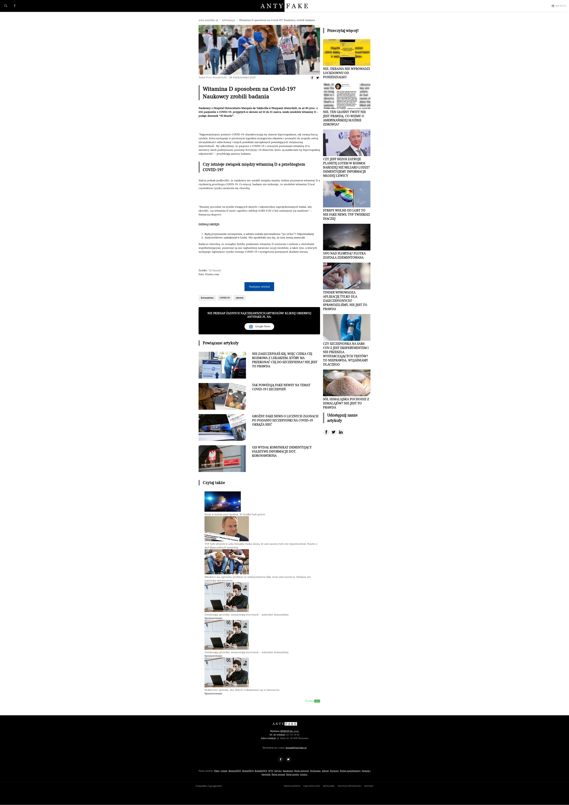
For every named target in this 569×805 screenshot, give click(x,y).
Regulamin (329, 786)
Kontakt (368, 786)
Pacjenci (334, 770)
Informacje (228, 20)
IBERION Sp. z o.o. (289, 731)
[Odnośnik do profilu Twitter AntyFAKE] (288, 759)
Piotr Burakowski (216, 77)
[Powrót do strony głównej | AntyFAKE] (285, 6)
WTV (270, 770)
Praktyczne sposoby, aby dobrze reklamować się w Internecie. (242, 690)
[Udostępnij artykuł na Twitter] (317, 77)
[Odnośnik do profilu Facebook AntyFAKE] (281, 759)
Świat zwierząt (301, 770)
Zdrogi (325, 770)
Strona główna (292, 786)
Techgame (315, 770)
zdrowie (239, 297)
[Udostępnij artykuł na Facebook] (312, 77)
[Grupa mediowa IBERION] (559, 6)
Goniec (303, 774)
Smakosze (288, 770)
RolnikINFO (261, 770)
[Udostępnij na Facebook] (326, 432)
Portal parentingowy (350, 770)
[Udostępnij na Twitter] (333, 432)
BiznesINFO (234, 770)
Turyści (278, 770)
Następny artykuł (259, 286)
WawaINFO (248, 770)
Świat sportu (292, 774)
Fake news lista (311, 786)
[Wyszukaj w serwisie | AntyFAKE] (6, 6)
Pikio (216, 770)
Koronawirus (207, 297)
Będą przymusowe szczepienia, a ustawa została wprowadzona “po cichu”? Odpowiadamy (259, 234)
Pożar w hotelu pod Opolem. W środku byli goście (234, 514)
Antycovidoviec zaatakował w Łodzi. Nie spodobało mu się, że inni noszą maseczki (254, 237)
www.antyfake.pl (208, 20)
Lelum (224, 770)
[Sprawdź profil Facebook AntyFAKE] (15, 6)
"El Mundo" (215, 270)
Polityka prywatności (349, 786)
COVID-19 (225, 297)
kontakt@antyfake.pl (296, 747)
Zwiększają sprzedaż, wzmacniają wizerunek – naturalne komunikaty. (246, 614)
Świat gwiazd (278, 774)
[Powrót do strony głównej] (284, 723)
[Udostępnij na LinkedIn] (341, 432)
